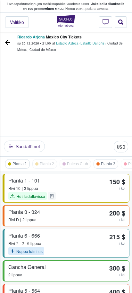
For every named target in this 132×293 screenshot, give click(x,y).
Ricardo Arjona (31, 37)
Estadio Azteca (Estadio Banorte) (80, 43)
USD (121, 147)
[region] (66, 107)
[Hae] (121, 22)
